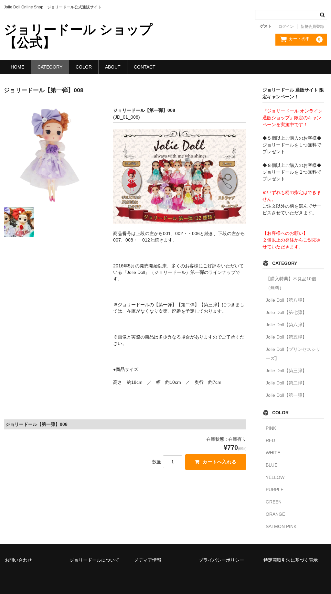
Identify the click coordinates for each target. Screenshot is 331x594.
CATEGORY (49, 67)
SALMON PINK (281, 526)
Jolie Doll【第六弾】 (286, 324)
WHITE (273, 452)
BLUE (271, 465)
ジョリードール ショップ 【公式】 (78, 35)
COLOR (84, 67)
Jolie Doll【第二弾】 (286, 382)
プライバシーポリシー (221, 560)
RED (270, 440)
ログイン (286, 26)
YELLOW (275, 477)
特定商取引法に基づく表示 (290, 560)
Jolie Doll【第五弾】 (286, 337)
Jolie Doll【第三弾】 (286, 370)
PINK (271, 428)
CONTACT (144, 67)
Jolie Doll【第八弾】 (286, 300)
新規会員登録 (312, 26)
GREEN (274, 501)
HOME (17, 67)
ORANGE (275, 514)
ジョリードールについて (94, 560)
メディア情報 (147, 560)
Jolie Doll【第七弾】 (286, 312)
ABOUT (113, 67)
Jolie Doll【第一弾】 (286, 395)
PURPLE (274, 489)
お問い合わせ (18, 560)
